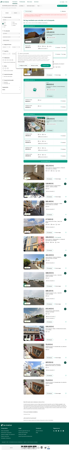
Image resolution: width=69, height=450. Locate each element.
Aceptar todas (46, 65)
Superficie (6, 51)
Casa (5, 22)
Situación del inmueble (8, 80)
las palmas (22, 5)
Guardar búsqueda (63, 5)
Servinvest (36, 1)
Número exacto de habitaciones (9, 62)
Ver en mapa (58, 75)
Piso (4, 23)
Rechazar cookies (34, 65)
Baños (5, 66)
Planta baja (15, 23)
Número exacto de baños (8, 70)
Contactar (50, 42)
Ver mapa (64, 47)
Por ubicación (7, 31)
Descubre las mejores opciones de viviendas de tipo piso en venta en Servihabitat (38, 420)
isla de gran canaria (31, 5)
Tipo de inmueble (7, 17)
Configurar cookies (23, 65)
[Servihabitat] (3, 1)
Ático (14, 22)
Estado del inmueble (8, 74)
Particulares (14, 1)
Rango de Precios (7, 44)
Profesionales (22, 1)
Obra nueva (29, 1)
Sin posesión (6, 83)
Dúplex (5, 25)
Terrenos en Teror (27, 414)
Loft (4, 26)
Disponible (6, 82)
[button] (11, 87)
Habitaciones (7, 57)
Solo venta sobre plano (8, 76)
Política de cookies (21, 61)
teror (38, 5)
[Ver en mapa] (61, 47)
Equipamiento (5, 87)
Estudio (14, 25)
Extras (3, 89)
